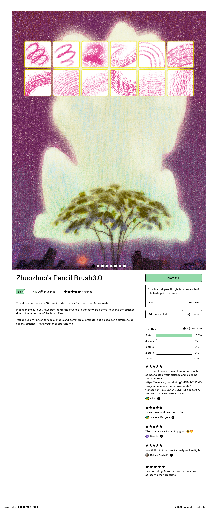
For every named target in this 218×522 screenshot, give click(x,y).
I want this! (173, 277)
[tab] (93, 266)
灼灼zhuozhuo (47, 291)
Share (195, 314)
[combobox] (164, 314)
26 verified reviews (185, 471)
